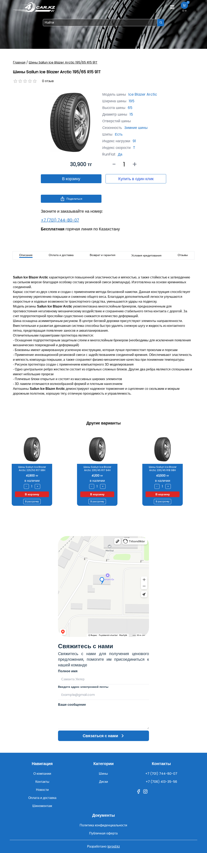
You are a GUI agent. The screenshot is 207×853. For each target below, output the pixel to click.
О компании (42, 773)
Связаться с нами (100, 736)
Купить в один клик (136, 179)
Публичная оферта (103, 833)
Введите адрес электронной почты (83, 687)
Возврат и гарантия (102, 255)
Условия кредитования (146, 255)
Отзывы (183, 255)
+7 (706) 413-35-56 (161, 781)
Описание (26, 255)
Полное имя (67, 671)
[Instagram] (145, 791)
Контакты (42, 781)
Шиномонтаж (42, 806)
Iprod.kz (113, 846)
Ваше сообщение (72, 704)
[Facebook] (138, 791)
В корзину (71, 179)
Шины (103, 773)
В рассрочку (32, 501)
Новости (42, 789)
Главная (19, 62)
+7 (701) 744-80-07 (60, 220)
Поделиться (74, 199)
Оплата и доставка (61, 255)
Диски (103, 781)
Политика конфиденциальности (103, 825)
